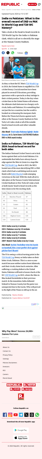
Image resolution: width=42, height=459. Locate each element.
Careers (5, 374)
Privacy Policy (7, 355)
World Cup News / (26, 10)
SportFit (4, 49)
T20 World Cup (32, 83)
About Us (6, 347)
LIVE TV (33, 4)
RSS (4, 370)
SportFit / (9, 10)
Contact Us (7, 351)
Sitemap (6, 359)
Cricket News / (16, 10)
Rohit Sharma (17, 174)
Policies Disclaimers (10, 363)
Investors (6, 367)
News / (4, 10)
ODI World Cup (11, 275)
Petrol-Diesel (7, 378)
